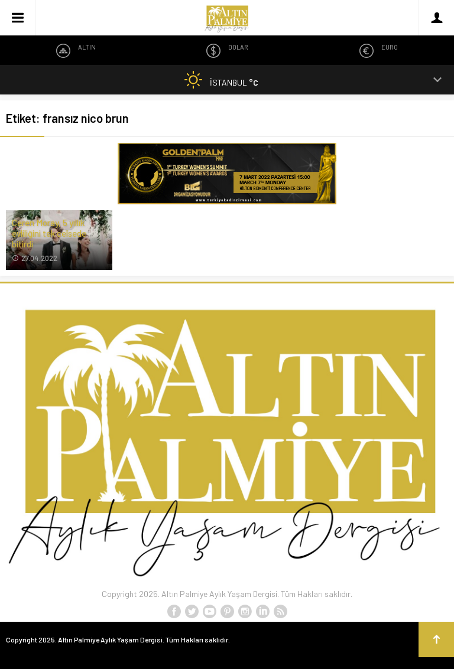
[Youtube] (209, 612)
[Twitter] (191, 612)
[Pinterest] (227, 612)
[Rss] (280, 612)
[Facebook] (174, 612)
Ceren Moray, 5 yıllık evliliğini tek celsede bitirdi (49, 233)
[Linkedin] (262, 612)
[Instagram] (245, 612)
